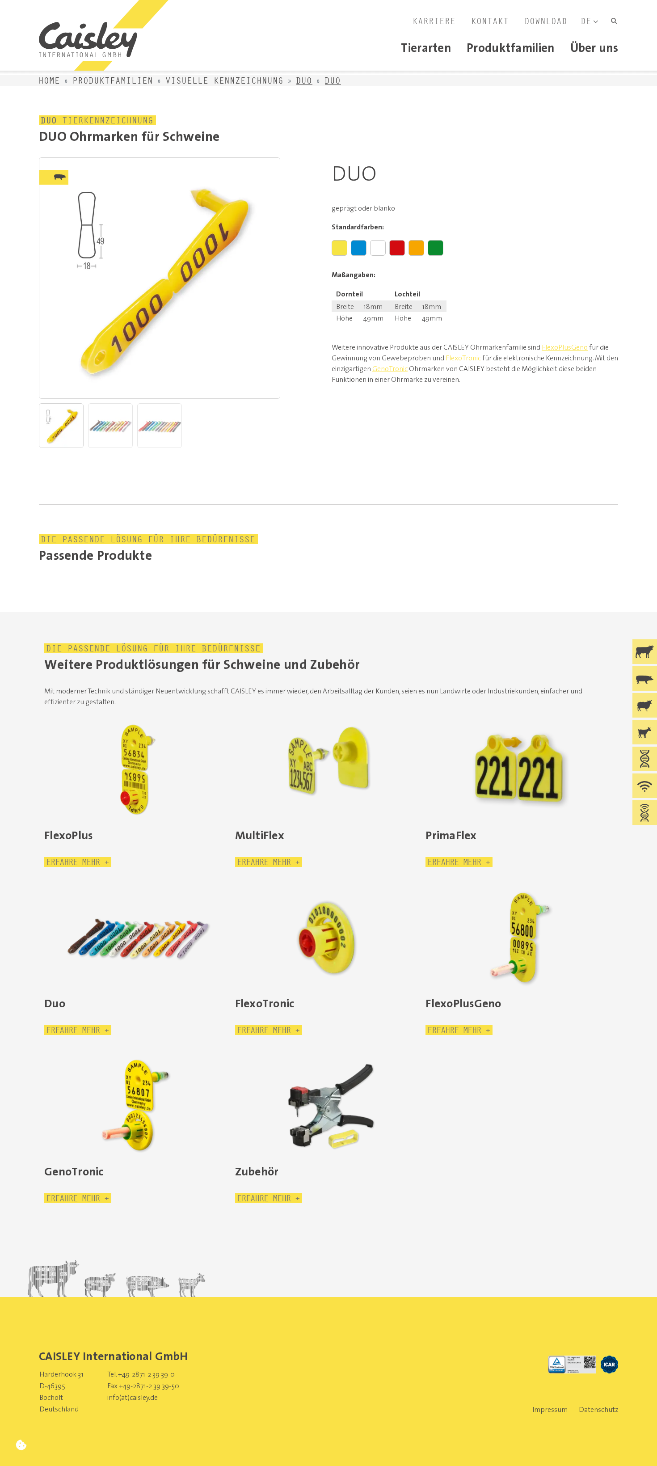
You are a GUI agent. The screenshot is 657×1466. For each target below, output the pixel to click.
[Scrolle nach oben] (636, 1445)
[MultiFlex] (328, 769)
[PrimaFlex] (519, 769)
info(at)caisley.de (132, 1397)
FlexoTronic (463, 357)
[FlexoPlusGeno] (519, 937)
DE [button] (586, 21)
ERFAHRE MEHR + (77, 862)
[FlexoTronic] (328, 937)
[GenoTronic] (138, 1105)
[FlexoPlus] (138, 769)
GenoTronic (390, 368)
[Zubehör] (328, 1105)
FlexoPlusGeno (565, 347)
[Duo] (138, 937)
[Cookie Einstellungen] (21, 1445)
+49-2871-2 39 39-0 (146, 1374)
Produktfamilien (113, 80)
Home (49, 80)
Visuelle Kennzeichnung (225, 80)
